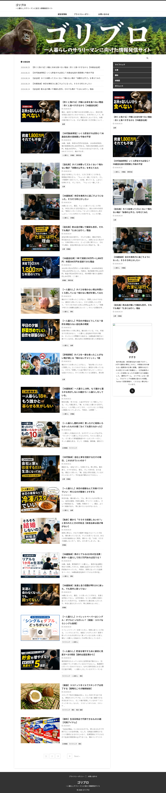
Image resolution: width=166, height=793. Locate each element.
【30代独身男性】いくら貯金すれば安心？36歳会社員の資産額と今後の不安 (63, 72)
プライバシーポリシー (83, 14)
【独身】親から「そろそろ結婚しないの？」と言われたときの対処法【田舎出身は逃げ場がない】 (82, 523)
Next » (77, 756)
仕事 (116, 70)
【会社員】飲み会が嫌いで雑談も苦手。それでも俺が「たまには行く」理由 (63, 89)
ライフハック (120, 64)
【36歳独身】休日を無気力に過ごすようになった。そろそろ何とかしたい (62, 83)
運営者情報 (62, 14)
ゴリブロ (21, 5)
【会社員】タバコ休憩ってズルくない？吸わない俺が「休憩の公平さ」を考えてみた (66, 78)
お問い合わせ (103, 14)
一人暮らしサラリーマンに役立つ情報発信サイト (83, 786)
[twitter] (132, 390)
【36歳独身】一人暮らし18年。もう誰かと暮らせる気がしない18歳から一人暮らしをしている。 (83, 392)
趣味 (116, 75)
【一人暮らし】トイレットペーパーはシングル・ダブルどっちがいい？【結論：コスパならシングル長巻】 (82, 620)
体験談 (117, 80)
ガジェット (119, 86)
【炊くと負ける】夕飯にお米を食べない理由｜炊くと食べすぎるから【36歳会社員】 (66, 67)
